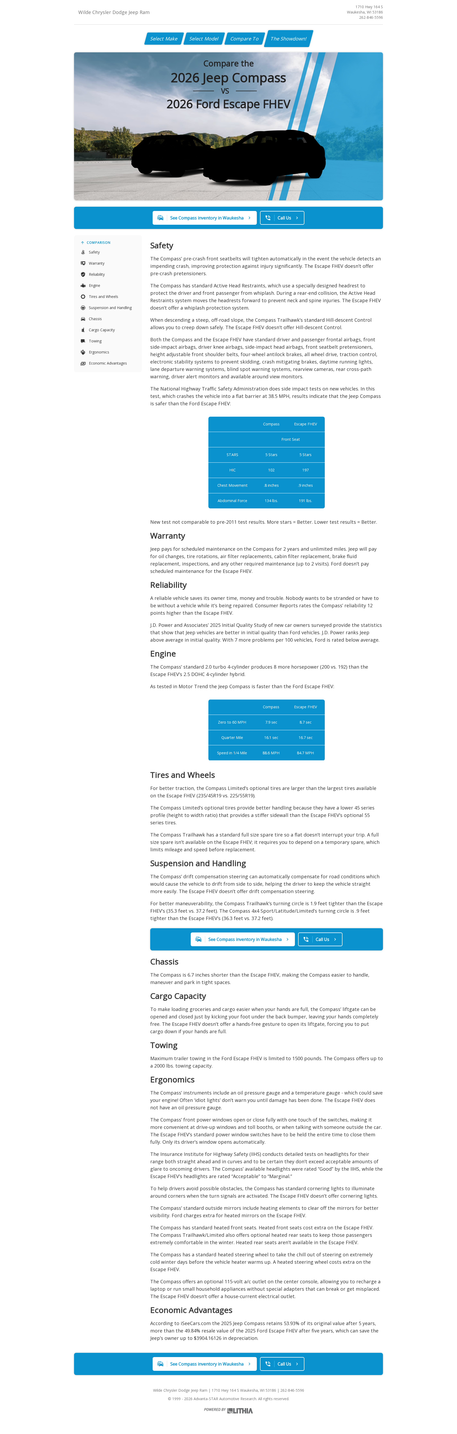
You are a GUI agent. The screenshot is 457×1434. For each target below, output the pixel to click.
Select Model (204, 38)
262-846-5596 (371, 17)
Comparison (99, 242)
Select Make (164, 38)
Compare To (245, 38)
